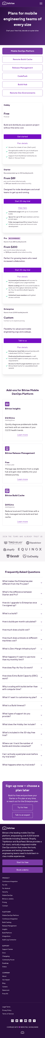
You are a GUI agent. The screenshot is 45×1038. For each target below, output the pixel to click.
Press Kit (5, 994)
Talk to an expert (22, 815)
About (4, 976)
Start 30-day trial (22, 201)
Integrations (6, 936)
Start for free (22, 862)
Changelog (6, 956)
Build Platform (7, 933)
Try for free (22, 807)
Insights (4, 929)
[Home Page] (8, 3)
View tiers (22, 208)
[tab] (22, 51)
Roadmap (5, 963)
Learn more (22, 434)
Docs (4, 953)
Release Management (9, 926)
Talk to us (22, 340)
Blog (3, 983)
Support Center (7, 949)
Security (5, 892)
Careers (5, 987)
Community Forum (8, 960)
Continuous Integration (10, 881)
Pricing (4, 902)
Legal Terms (6, 1007)
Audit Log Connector (9, 940)
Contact (5, 906)
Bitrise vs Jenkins (8, 899)
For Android (6, 888)
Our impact (6, 980)
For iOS (4, 885)
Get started (22, 136)
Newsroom (5, 990)
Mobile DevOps (7, 895)
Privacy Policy (6, 1010)
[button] (41, 3)
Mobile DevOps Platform (10, 915)
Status (4, 967)
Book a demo (22, 869)
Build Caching (6, 922)
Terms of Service (8, 1014)
